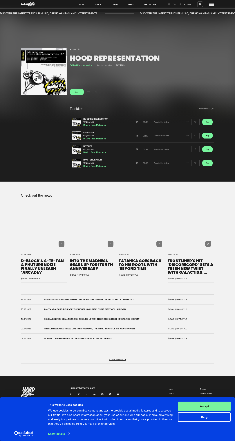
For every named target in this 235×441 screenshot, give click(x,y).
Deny (204, 416)
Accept (204, 406)
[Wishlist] (169, 4)
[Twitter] (79, 394)
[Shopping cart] (175, 4)
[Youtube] (118, 394)
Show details (56, 433)
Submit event (206, 393)
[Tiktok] (87, 394)
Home (170, 389)
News (131, 4)
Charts (98, 4)
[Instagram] (102, 394)
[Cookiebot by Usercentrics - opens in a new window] (24, 434)
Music (82, 4)
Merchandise (150, 4)
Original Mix (88, 122)
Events (115, 4)
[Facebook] (71, 394)
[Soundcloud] (94, 394)
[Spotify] (110, 394)
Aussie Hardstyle (104, 65)
